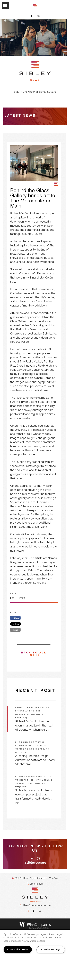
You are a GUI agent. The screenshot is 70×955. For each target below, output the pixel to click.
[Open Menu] (1, 2)
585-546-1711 (36, 883)
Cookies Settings (50, 949)
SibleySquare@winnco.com (36, 905)
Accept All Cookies (17, 949)
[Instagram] (38, 16)
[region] (35, 942)
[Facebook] (31, 16)
